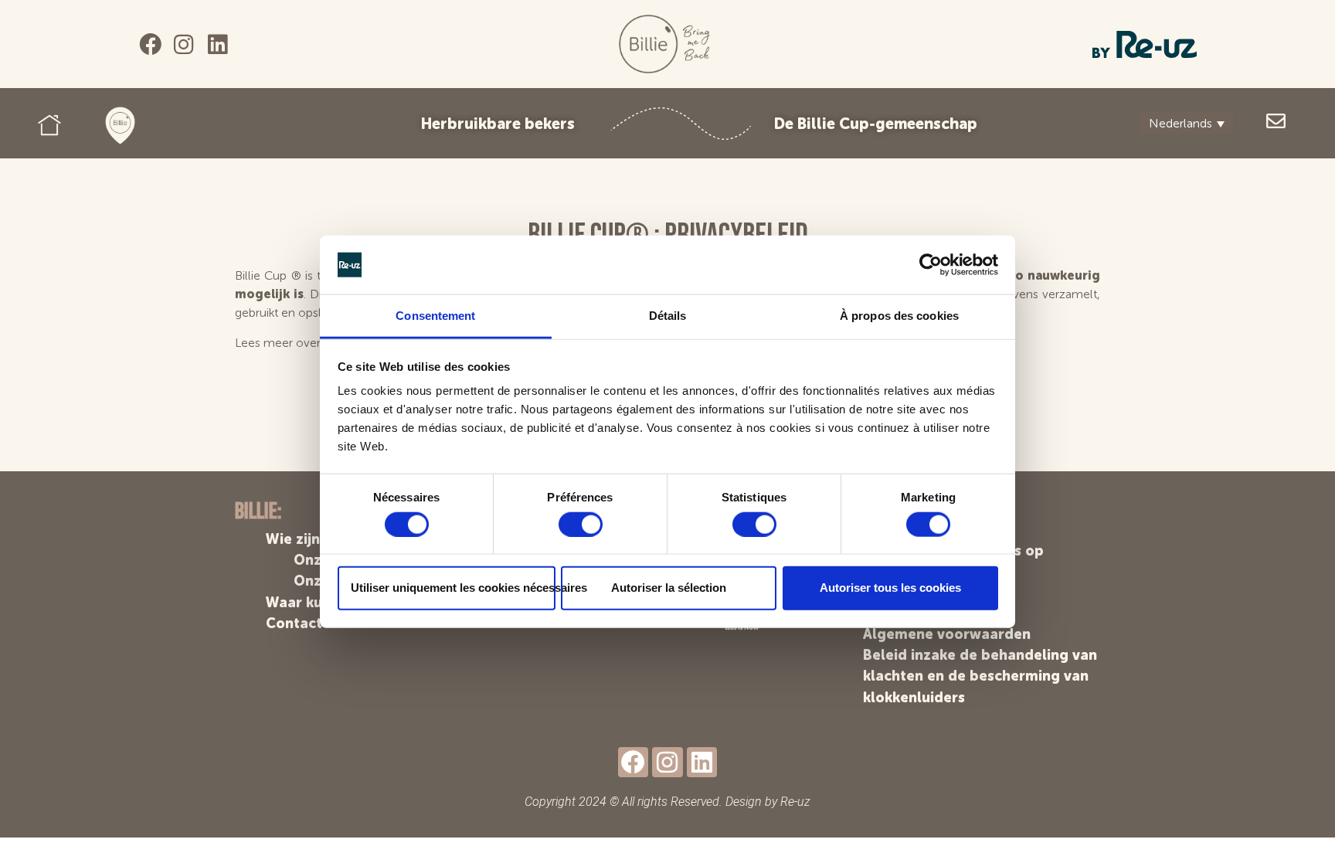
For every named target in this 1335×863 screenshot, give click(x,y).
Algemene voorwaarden (947, 634)
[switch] (581, 523)
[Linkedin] (217, 44)
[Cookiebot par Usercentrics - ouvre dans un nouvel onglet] (930, 265)
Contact (294, 623)
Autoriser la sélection (668, 587)
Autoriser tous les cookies (890, 587)
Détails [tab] (668, 315)
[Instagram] (184, 44)
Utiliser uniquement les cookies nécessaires (453, 587)
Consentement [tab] (435, 315)
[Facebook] (150, 44)
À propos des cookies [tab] (899, 315)
